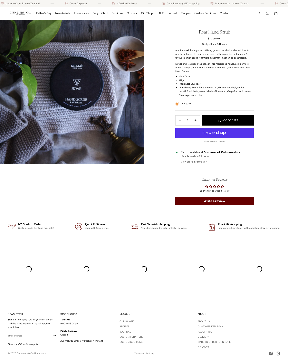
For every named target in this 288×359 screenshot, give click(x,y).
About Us (204, 321)
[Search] (259, 13)
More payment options (214, 141)
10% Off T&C (205, 331)
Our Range (127, 321)
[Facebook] (271, 353)
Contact (203, 347)
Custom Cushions (131, 342)
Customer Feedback (210, 326)
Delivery (203, 336)
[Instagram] (277, 353)
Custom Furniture (131, 336)
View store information (194, 161)
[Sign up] (54, 335)
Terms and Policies (144, 353)
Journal (125, 331)
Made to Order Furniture (214, 342)
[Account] (267, 13)
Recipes (124, 326)
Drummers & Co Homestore (31, 353)
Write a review (214, 201)
